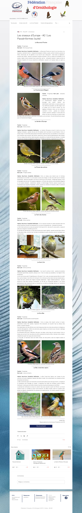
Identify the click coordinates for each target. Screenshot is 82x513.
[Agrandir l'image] (28, 74)
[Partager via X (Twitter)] (21, 435)
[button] (69, 23)
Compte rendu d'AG (23, 23)
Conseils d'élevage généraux (47, 23)
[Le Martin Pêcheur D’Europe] (62, 454)
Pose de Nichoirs (16, 462)
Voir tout (69, 447)
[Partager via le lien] (27, 435)
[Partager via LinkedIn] (24, 435)
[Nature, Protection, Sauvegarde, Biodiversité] (41, 454)
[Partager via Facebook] (18, 435)
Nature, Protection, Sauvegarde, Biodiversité (39, 462)
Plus (56, 23)
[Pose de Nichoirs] (20, 454)
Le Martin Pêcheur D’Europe (61, 462)
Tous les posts (14, 23)
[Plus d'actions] (64, 32)
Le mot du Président (34, 23)
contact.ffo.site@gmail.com (22, 18)
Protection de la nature (22, 431)
